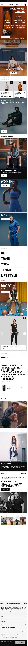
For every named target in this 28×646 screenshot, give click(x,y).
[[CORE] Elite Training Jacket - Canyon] (23, 98)
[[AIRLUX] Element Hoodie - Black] (10, 96)
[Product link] (6, 89)
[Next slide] (25, 79)
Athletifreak (6, 641)
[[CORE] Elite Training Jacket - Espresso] (15, 98)
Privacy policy (14, 637)
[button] (2, 4)
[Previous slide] (22, 353)
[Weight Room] (13, 451)
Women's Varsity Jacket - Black (9, 346)
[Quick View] (11, 82)
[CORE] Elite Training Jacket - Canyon (17, 93)
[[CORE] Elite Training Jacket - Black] (21, 98)
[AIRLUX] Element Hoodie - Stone (5, 93)
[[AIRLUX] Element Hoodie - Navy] (2, 96)
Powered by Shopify (14, 641)
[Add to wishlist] (11, 92)
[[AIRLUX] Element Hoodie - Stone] (7, 96)
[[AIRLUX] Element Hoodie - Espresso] (5, 96)
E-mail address (5, 631)
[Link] (13, 1)
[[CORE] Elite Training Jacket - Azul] (18, 98)
